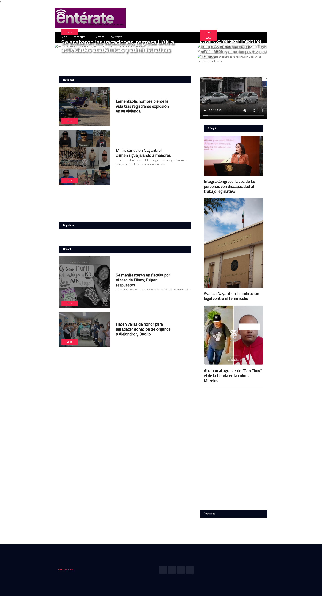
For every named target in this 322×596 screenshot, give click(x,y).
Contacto (69, 569)
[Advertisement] (125, 203)
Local (69, 32)
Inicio (60, 569)
